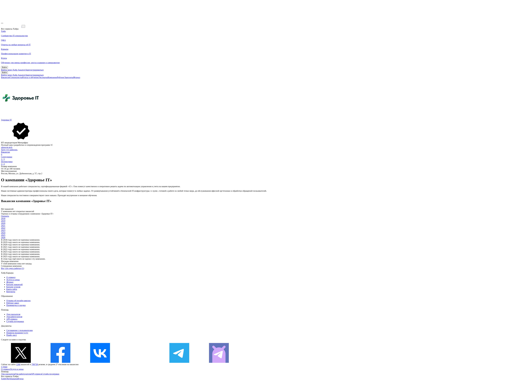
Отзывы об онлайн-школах (18, 300)
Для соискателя (13, 314)
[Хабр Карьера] (11, 26)
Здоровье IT (6, 120)
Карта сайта (11, 289)
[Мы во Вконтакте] (100, 362)
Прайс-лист (11, 335)
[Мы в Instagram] (139, 362)
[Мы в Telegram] (179, 362)
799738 (35, 364)
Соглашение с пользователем (19, 330)
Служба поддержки (15, 321)
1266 (18, 364)
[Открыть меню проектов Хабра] (2, 23)
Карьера (14, 379)
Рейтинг (61, 77)
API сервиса (11, 319)
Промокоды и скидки (16, 305)
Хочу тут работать (9, 150)
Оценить (5, 216)
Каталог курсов (13, 287)
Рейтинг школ (12, 303)
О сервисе (10, 277)
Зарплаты (69, 77)
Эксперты (43, 77)
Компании (52, 77)
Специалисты (16, 77)
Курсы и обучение (30, 77)
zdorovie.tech (6, 147)
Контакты (10, 291)
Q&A (8, 379)
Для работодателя (14, 317)
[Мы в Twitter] (21, 362)
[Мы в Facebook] (60, 362)
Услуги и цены (13, 280)
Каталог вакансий (14, 284)
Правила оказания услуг (17, 333)
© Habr (4, 367)
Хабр (3, 379)
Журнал (76, 77)
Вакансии (5, 77)
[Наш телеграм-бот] (219, 362)
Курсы (21, 379)
